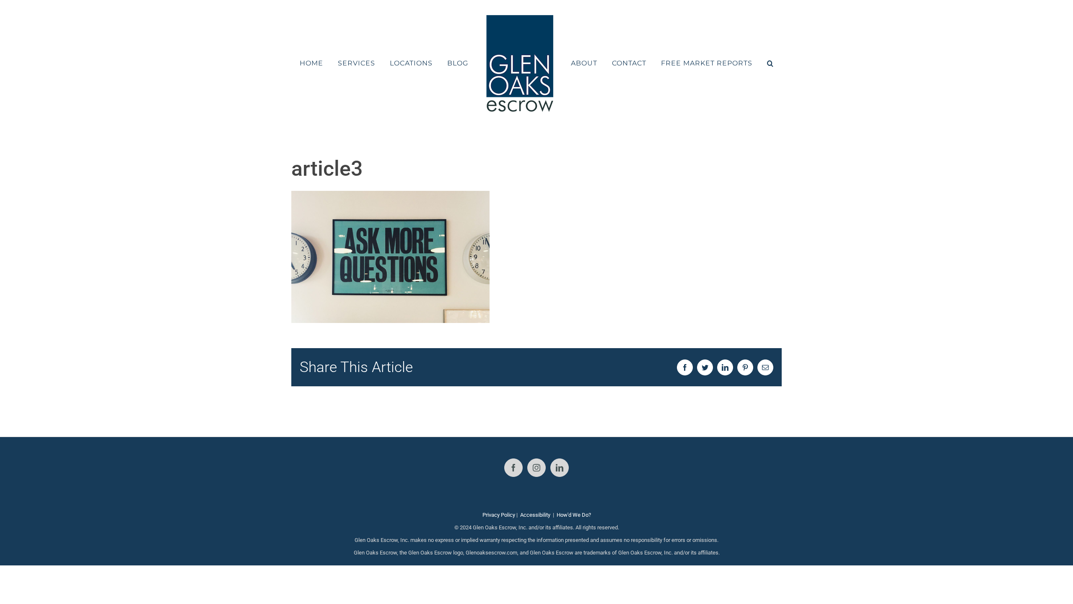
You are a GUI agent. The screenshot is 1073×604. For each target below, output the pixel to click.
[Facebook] (513, 467)
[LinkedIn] (559, 467)
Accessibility (535, 515)
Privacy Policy (498, 515)
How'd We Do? (574, 515)
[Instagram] (536, 467)
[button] (748, 63)
